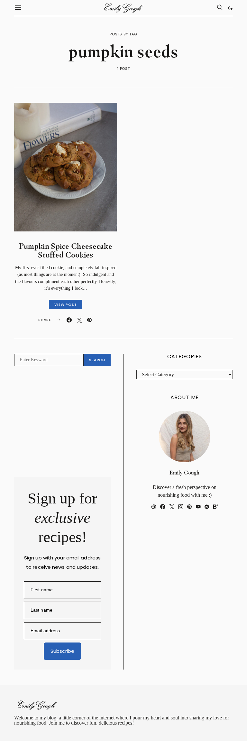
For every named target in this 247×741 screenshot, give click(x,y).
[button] (230, 8)
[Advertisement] (62, 421)
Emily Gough (184, 473)
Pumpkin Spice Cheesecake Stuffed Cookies (65, 250)
